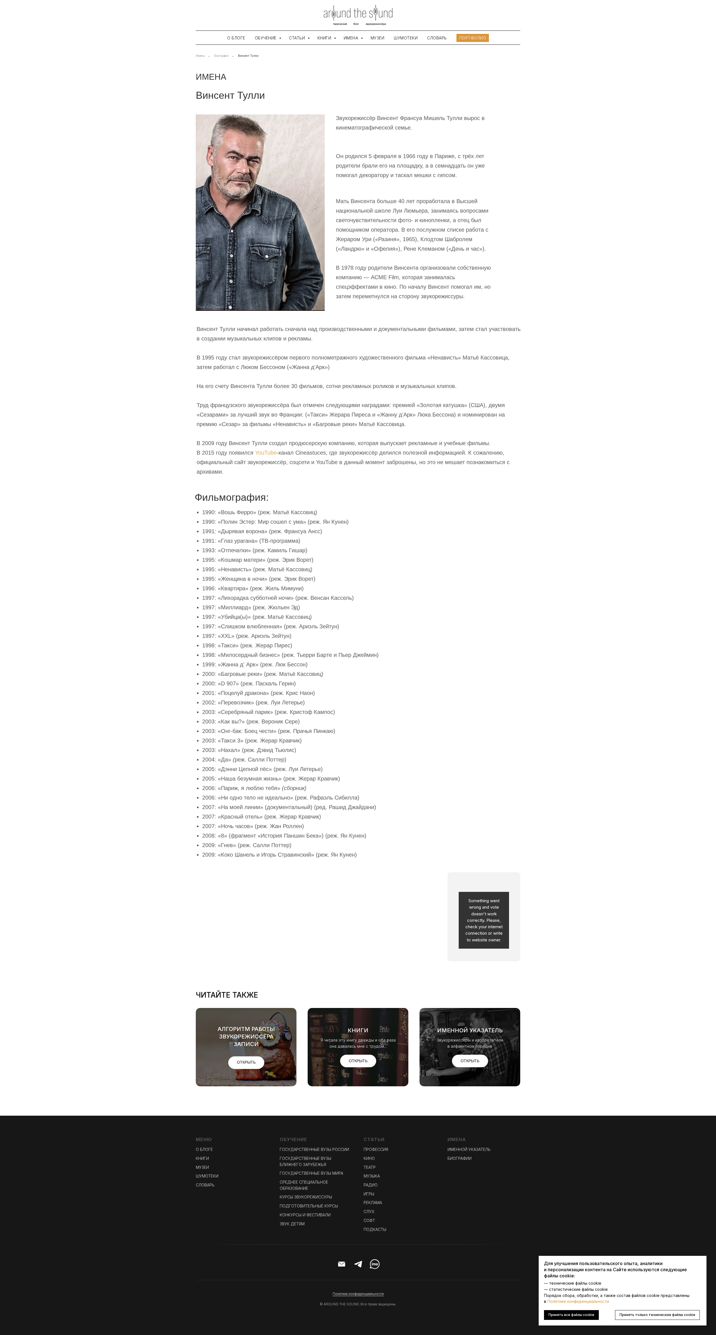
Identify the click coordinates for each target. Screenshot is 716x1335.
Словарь (437, 38)
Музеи (378, 38)
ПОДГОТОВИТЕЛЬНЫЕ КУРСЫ (309, 1206)
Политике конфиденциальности (578, 1301)
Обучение (266, 38)
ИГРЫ (369, 1193)
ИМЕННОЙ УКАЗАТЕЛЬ (469, 1149)
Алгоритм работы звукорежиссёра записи (246, 1036)
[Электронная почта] (342, 1264)
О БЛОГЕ (204, 1149)
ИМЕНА (211, 76)
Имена (351, 38)
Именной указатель (470, 1030)
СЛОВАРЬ (205, 1185)
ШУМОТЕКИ (207, 1176)
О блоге (236, 38)
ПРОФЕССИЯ (376, 1149)
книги (358, 1030)
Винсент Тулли (248, 55)
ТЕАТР (370, 1167)
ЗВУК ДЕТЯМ (292, 1223)
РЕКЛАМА (373, 1202)
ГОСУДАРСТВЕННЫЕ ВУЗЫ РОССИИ (314, 1149)
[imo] (375, 1264)
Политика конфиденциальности (358, 1294)
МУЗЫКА (372, 1176)
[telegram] (358, 1264)
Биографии (221, 55)
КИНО (369, 1158)
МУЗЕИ (202, 1167)
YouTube (266, 453)
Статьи (297, 38)
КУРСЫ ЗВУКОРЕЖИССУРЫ (306, 1197)
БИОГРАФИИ (459, 1158)
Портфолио (472, 38)
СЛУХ (369, 1211)
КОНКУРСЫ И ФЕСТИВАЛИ (305, 1214)
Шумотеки (406, 38)
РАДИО (371, 1185)
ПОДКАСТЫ (375, 1229)
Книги (325, 38)
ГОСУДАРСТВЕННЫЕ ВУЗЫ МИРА (311, 1173)
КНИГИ (202, 1158)
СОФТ (369, 1220)
